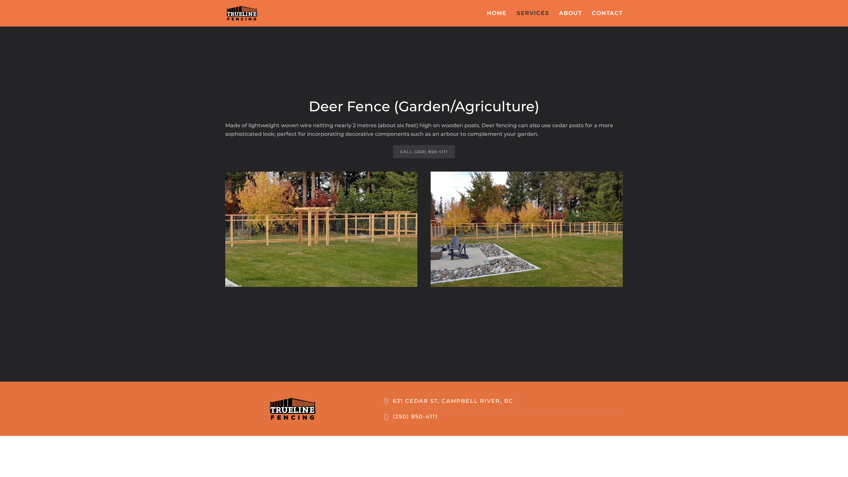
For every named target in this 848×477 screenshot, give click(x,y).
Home (497, 13)
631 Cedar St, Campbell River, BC (453, 401)
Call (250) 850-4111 (424, 151)
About (570, 13)
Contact (607, 13)
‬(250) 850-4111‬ (415, 416)
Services (533, 13)
